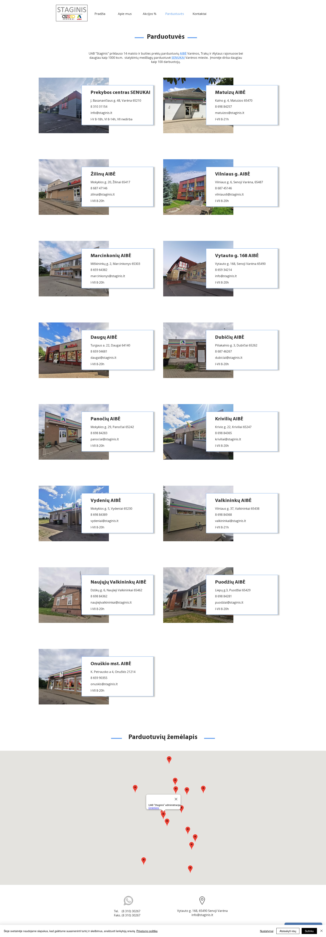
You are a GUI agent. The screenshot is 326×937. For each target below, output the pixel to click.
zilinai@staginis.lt (103, 194)
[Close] (321, 931)
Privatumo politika (147, 931)
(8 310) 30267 (131, 911)
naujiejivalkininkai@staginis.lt (111, 602)
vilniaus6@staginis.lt (229, 194)
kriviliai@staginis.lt (228, 439)
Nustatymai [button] (266, 931)
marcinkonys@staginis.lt (108, 276)
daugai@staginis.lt (103, 358)
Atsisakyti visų (288, 931)
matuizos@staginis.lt (229, 113)
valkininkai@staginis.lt (230, 521)
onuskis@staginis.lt (104, 684)
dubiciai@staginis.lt (228, 358)
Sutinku (309, 931)
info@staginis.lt (101, 113)
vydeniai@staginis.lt (104, 521)
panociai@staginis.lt (105, 439)
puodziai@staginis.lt (229, 602)
